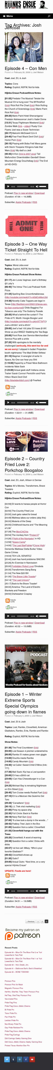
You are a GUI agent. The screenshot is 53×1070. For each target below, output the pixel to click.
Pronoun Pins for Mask (14, 984)
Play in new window (23, 193)
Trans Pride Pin (11, 1013)
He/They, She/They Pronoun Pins (18, 995)
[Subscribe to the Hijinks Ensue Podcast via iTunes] (11, 179)
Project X (34, 534)
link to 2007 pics (27, 153)
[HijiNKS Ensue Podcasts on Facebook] (26, 1059)
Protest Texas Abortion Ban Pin (17, 1045)
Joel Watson (38, 72)
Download (40, 193)
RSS (34, 202)
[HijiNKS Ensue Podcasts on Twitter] (7, 1059)
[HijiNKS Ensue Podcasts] (26, 5)
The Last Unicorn (21, 580)
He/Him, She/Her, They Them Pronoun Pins (22, 991)
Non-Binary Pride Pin (13, 1024)
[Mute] (37, 186)
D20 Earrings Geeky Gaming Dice (18, 1038)
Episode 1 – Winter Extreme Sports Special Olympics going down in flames (25, 703)
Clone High (38, 545)
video (27, 126)
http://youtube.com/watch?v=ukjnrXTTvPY (25, 321)
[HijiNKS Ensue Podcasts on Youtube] (32, 1059)
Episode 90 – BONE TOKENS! (17, 972)
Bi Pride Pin (9, 1009)
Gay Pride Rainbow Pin (14, 1027)
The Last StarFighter (22, 545)
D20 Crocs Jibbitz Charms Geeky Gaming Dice (23, 1042)
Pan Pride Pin (10, 1016)
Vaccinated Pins (11, 999)
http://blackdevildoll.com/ (17, 380)
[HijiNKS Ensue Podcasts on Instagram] (19, 1059)
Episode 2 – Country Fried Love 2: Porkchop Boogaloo (25, 464)
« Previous (30, 921)
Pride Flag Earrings (12, 1034)
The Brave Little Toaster (24, 576)
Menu (10, 16)
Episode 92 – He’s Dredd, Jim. (17, 964)
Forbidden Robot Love (22, 566)
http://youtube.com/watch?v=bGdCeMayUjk (26, 297)
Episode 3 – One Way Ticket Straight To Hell (26, 247)
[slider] (43, 186)
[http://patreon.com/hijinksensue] (22, 939)
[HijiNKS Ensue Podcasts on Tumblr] (13, 1059)
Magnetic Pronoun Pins (14, 988)
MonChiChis (22, 531)
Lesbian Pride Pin (12, 1020)
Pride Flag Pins (11, 1002)
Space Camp (19, 542)
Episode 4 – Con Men (26, 68)
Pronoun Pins (10, 981)
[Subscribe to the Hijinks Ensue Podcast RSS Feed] (10, 173)
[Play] (8, 186)
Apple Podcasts (23, 202)
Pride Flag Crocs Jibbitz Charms (17, 1006)
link (7, 105)
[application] (26, 186)
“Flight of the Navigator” (23, 538)
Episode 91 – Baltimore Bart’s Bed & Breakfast (23, 968)
